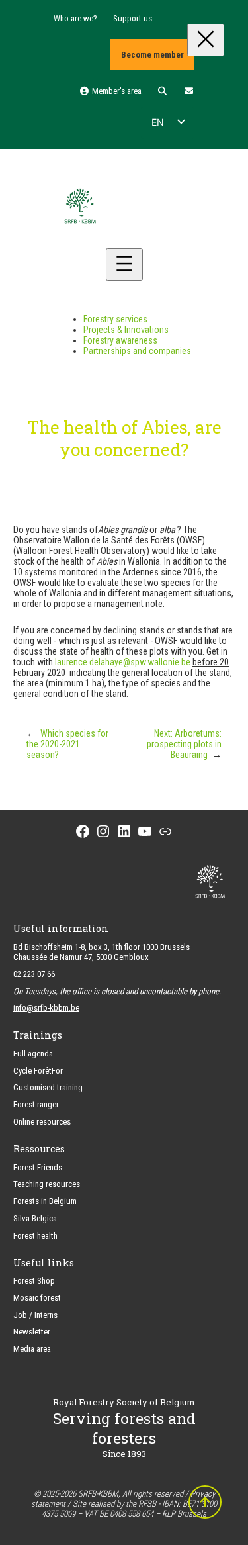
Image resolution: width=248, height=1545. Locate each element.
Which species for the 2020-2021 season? (67, 744)
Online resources (42, 1122)
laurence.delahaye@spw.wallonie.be (122, 662)
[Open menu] (124, 264)
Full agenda (33, 1053)
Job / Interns (35, 1315)
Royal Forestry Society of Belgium (124, 1402)
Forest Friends (37, 1167)
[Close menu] (205, 40)
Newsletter (31, 1331)
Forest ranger (36, 1104)
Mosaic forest (37, 1298)
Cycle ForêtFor (38, 1071)
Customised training (48, 1087)
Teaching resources (46, 1184)
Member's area (115, 91)
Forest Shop (34, 1281)
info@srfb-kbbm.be (46, 1008)
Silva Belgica (35, 1218)
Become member (152, 55)
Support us (132, 18)
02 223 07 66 (34, 974)
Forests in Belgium (45, 1201)
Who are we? (75, 18)
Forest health (35, 1236)
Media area (32, 1349)
